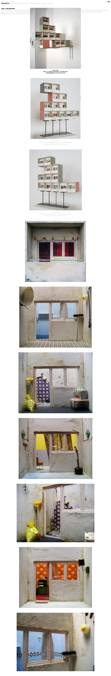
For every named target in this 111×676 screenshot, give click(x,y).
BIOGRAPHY (24, 3)
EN (109, 2)
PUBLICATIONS (35, 3)
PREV (3, 5)
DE (106, 2)
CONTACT (50, 3)
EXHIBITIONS (14, 3)
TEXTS (43, 3)
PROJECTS (5, 3)
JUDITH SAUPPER (7, 2)
